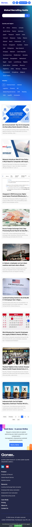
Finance (12, 88)
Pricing (3, 502)
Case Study (4, 500)
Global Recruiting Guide (8, 496)
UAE (4, 48)
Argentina (6, 69)
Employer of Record (7, 474)
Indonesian (18, 41)
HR (17, 88)
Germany (20, 31)
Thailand (11, 34)
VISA (4, 95)
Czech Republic (21, 52)
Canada (21, 28)
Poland (5, 41)
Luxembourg (17, 62)
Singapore (12, 45)
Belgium (22, 72)
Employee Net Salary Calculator (10, 490)
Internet (19, 85)
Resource (4, 484)
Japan (4, 34)
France (14, 31)
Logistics (5, 88)
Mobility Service (5, 480)
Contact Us (4, 508)
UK (24, 41)
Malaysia (12, 38)
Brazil (10, 41)
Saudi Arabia (6, 75)
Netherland (22, 58)
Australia (19, 45)
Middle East (17, 55)
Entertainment (11, 85)
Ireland (18, 34)
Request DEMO (23, 2)
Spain (10, 62)
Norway (18, 69)
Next (14, 419)
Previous (11, 416)
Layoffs (10, 95)
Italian (26, 45)
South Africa (6, 65)
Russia (5, 45)
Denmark (5, 58)
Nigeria (25, 62)
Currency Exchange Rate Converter (11, 487)
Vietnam (5, 38)
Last (18, 419)
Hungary (5, 52)
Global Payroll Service (9, 92)
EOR (18, 92)
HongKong (15, 72)
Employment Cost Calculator (9, 493)
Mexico (25, 38)
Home (4, 416)
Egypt (4, 62)
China (8, 28)
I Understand (18, 525)
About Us (4, 505)
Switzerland (6, 72)
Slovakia (25, 55)
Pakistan (12, 52)
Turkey (19, 38)
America (14, 28)
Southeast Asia (7, 55)
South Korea (6, 31)
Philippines (10, 48)
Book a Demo (15, 445)
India (23, 34)
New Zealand (20, 48)
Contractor (17, 95)
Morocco (22, 65)
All (3, 28)
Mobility (24, 92)
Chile (12, 69)
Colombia (15, 65)
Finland (24, 69)
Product (3, 472)
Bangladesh (13, 58)
